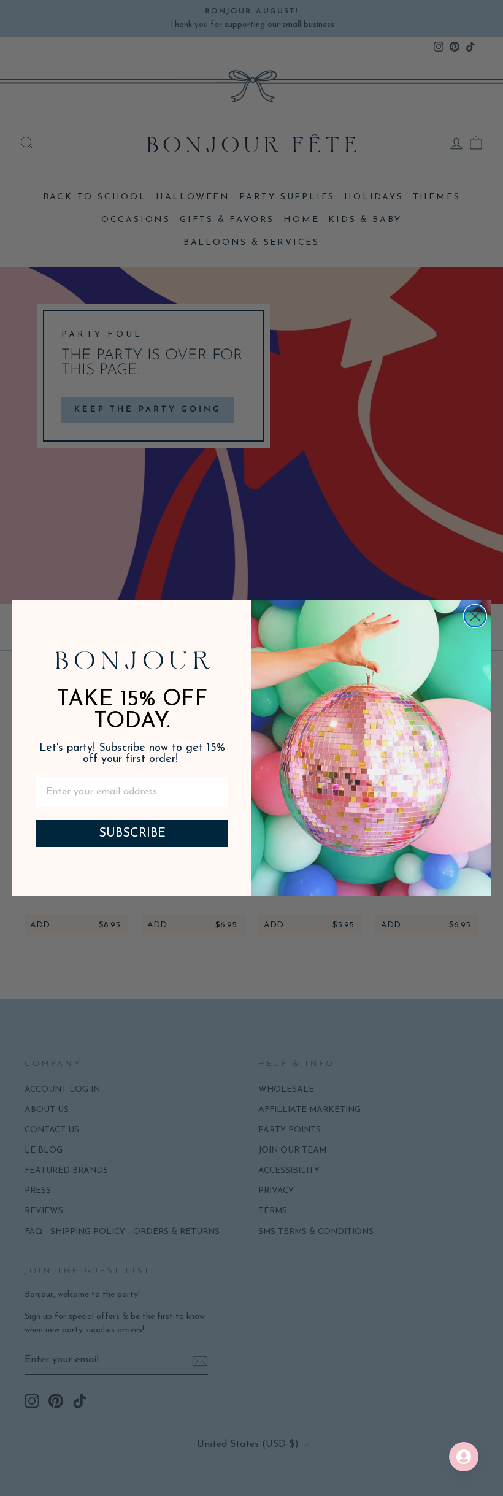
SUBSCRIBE (132, 833)
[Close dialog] (475, 616)
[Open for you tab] (463, 1456)
